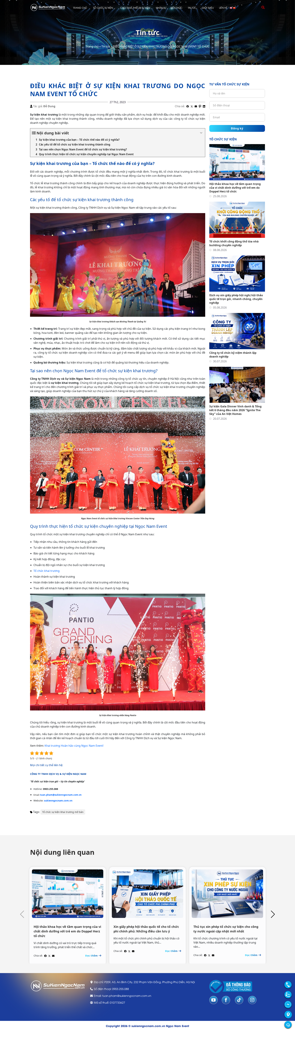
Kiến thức (176, 7)
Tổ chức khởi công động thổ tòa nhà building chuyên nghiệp (234, 243)
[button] (273, 914)
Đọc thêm (91, 955)
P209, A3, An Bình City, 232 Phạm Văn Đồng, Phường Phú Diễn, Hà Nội (149, 982)
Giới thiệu (208, 7)
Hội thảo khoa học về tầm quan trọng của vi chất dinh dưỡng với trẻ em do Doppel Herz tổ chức (235, 187)
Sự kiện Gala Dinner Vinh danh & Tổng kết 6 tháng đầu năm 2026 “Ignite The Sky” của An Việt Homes (235, 410)
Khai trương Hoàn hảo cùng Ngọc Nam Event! (74, 746)
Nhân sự (161, 7)
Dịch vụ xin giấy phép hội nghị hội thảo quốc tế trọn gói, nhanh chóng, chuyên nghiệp (236, 299)
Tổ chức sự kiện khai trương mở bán (62, 812)
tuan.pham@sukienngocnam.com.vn (61, 794)
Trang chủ (80, 7)
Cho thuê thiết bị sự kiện (135, 7)
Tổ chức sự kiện (103, 7)
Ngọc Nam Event (177, 1026)
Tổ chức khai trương (46, 571)
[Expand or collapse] (201, 133)
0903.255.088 (120, 989)
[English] (231, 8)
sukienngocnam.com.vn (58, 800)
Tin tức (192, 7)
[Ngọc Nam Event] (48, 7)
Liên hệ (223, 7)
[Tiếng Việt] (234, 8)
